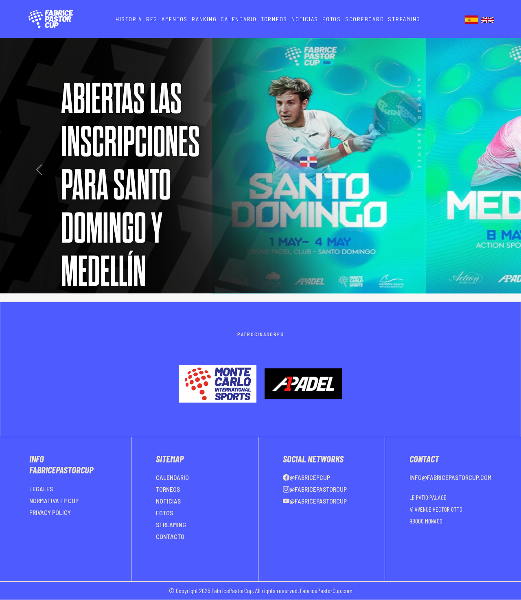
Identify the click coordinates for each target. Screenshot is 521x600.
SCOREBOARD (364, 18)
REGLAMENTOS (167, 18)
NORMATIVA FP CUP (54, 500)
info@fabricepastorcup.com (450, 477)
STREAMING (404, 18)
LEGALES (41, 489)
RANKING (204, 18)
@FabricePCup (309, 477)
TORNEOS (274, 18)
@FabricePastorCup (318, 489)
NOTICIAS (304, 18)
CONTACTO (170, 536)
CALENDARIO (239, 18)
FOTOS (331, 18)
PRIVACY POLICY (50, 512)
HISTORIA (129, 18)
